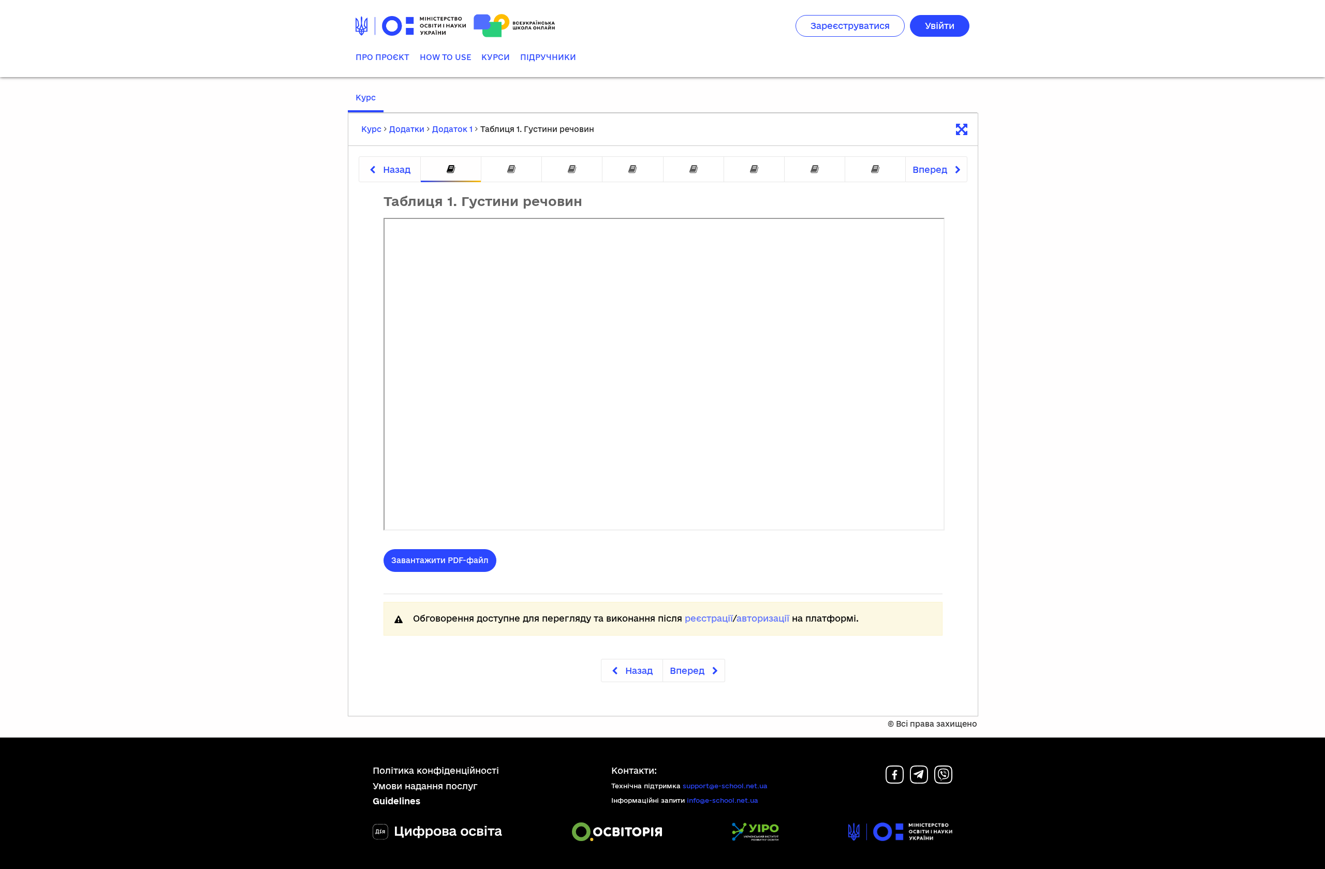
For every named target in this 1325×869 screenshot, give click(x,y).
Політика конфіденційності (436, 770)
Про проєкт (382, 57)
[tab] (451, 169)
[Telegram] (919, 780)
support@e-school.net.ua (725, 785)
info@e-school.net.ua (722, 800)
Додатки (406, 129)
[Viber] (943, 780)
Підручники (548, 57)
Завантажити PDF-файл (440, 560)
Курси (495, 57)
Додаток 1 (452, 129)
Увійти (939, 26)
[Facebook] (895, 780)
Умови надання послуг (425, 786)
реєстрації (709, 618)
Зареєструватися (850, 26)
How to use (445, 57)
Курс (366, 97)
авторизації (763, 618)
